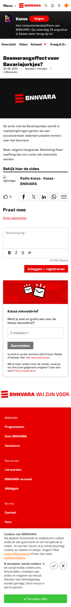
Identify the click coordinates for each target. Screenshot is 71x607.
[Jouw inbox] (52, 5)
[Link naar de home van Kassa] (8, 18)
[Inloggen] (59, 5)
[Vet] (9, 253)
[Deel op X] (34, 197)
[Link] (29, 253)
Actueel (36, 44)
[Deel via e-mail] (64, 197)
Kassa (22, 18)
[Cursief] (16, 253)
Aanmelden (20, 345)
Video (23, 44)
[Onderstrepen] (23, 253)
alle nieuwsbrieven (38, 357)
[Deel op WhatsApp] (54, 197)
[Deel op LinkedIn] (44, 197)
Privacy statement (24, 370)
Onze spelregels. (15, 218)
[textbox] (35, 238)
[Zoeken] (46, 5)
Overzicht (9, 44)
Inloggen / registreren (46, 269)
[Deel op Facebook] (24, 197)
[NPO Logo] (66, 5)
